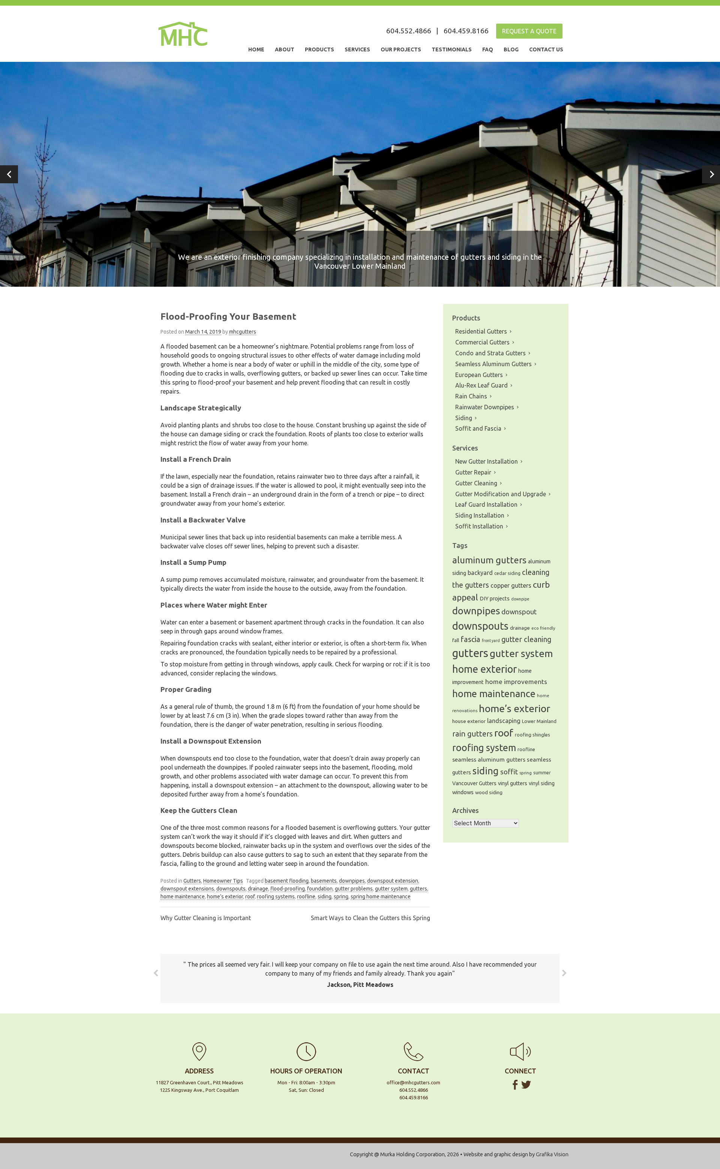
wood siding (488, 792)
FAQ (487, 49)
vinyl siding (542, 783)
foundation (320, 889)
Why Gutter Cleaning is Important (205, 918)
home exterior (484, 669)
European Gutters (479, 374)
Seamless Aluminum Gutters (493, 364)
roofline (306, 897)
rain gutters (472, 733)
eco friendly (543, 628)
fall (455, 640)
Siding (463, 418)
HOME (256, 49)
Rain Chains (471, 396)
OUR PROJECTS (401, 49)
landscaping (503, 720)
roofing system (484, 747)
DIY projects (495, 598)
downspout (519, 612)
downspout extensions (187, 889)
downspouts (231, 889)
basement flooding (287, 881)
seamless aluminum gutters (488, 759)
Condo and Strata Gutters (490, 353)
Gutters (192, 881)
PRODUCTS (319, 49)
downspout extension (392, 881)
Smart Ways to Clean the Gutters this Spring (370, 918)
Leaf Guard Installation (486, 504)
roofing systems (276, 897)
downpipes (352, 881)
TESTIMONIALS (452, 49)
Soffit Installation (479, 526)
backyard (480, 572)
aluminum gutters (489, 560)
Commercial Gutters (482, 342)
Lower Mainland (539, 721)
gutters (418, 889)
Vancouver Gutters (474, 783)
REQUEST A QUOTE (529, 31)
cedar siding (507, 573)
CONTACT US (546, 49)
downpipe (520, 599)
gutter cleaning (526, 639)
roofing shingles (532, 734)
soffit (509, 772)
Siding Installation (479, 515)
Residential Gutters (481, 331)
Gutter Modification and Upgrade (500, 494)
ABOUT (284, 49)
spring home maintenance (381, 897)
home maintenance (182, 897)
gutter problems (354, 889)
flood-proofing (287, 889)
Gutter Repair (473, 472)
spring (341, 897)
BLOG (511, 49)
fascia (470, 639)
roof (250, 897)
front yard (491, 640)
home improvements (516, 681)
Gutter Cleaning (476, 483)
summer (542, 772)
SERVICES (357, 49)
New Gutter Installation (486, 461)
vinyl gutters (512, 783)
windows (463, 792)
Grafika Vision (552, 1154)
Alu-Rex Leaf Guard (481, 385)
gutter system (391, 889)
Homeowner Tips (223, 881)
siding (325, 897)
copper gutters (510, 585)
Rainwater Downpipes (484, 407)
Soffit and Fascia (478, 428)
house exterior (469, 721)
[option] (360, 174)
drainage (258, 889)
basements (324, 881)
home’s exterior (225, 897)
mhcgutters (242, 332)
